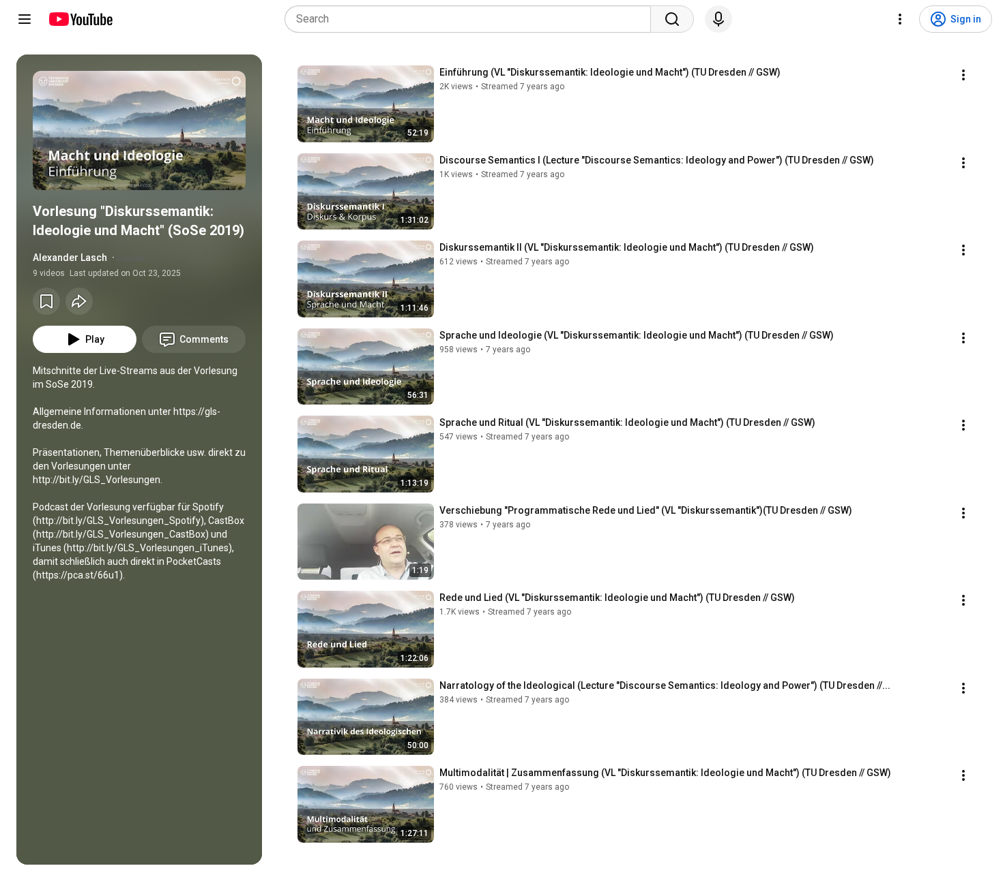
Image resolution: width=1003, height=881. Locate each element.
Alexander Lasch (70, 257)
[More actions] (963, 75)
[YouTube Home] (80, 19)
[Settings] (900, 19)
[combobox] (472, 19)
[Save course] (46, 301)
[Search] (672, 19)
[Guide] (24, 19)
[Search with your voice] (718, 19)
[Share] (79, 301)
